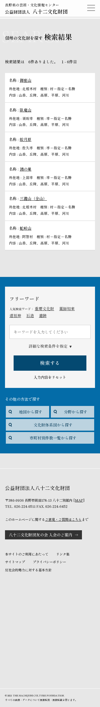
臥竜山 (25, 110)
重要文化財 (44, 308)
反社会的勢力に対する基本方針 (28, 569)
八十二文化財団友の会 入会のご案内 (40, 534)
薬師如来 (67, 308)
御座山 (25, 80)
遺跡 (43, 315)
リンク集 (62, 554)
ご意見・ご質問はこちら (63, 519)
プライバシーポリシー (49, 561)
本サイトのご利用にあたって (26, 554)
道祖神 (15, 315)
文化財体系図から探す (53, 425)
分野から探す (75, 412)
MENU (91, 8)
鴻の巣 (25, 169)
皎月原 (25, 139)
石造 (30, 315)
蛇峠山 (25, 228)
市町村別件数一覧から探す (53, 438)
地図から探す (30, 412)
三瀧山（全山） (33, 198)
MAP (79, 500)
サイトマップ (15, 561)
